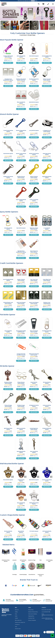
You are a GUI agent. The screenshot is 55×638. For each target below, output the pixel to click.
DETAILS (36, 0)
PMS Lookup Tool (18, 620)
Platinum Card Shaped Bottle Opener (46, 303)
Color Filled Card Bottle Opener (47, 280)
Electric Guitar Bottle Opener (21, 154)
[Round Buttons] (32, 566)
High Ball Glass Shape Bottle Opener (21, 251)
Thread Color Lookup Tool (20, 622)
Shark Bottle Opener (8, 153)
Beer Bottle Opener (21, 228)
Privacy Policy (30, 609)
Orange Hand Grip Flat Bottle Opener (21, 354)
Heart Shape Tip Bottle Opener (34, 251)
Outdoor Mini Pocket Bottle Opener (8, 56)
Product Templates (32, 620)
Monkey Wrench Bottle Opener (21, 177)
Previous (1, 25)
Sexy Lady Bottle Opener (34, 452)
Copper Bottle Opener (21, 480)
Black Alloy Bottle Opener (21, 56)
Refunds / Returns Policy (33, 611)
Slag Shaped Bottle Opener (46, 177)
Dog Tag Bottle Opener (8, 331)
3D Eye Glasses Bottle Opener (21, 383)
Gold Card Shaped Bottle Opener (21, 303)
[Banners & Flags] (32, 552)
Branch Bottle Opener (34, 383)
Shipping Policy (31, 616)
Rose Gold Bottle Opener (21, 503)
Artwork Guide (18, 628)
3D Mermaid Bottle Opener (46, 429)
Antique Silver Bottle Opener (8, 177)
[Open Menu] (53, 4)
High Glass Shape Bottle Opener (34, 228)
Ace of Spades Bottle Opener (8, 280)
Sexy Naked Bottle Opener (21, 452)
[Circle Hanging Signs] (49, 552)
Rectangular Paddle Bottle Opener (21, 331)
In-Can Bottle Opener (47, 228)
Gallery (16, 611)
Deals (16, 616)
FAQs (16, 613)
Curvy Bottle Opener (34, 130)
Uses (16, 626)
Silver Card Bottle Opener (21, 102)
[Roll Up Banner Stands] (23, 552)
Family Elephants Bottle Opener (34, 429)
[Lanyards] (14, 552)
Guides (16, 618)
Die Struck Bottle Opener (8, 532)
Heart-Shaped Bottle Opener (21, 200)
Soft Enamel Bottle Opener (46, 532)
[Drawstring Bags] (23, 566)
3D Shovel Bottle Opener (47, 383)
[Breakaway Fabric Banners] (6, 552)
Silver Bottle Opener (34, 56)
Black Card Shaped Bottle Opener (33, 303)
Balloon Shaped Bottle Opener (34, 177)
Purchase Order (31, 618)
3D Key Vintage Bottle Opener (8, 406)
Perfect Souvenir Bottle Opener (47, 79)
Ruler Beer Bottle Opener (47, 154)
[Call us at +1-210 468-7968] (48, 4)
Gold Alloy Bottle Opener (8, 228)
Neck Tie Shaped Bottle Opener (34, 331)
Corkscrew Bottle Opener (47, 406)
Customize (8, 62)
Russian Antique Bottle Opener (8, 383)
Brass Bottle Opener (8, 479)
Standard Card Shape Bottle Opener (8, 79)
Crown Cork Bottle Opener (34, 200)
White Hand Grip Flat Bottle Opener (34, 354)
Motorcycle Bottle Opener (21, 429)
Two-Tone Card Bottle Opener (34, 280)
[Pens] (40, 552)
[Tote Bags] (14, 566)
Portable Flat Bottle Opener (46, 331)
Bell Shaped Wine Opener (8, 429)
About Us (17, 609)
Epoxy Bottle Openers (21, 532)
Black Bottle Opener (34, 479)
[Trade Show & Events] (40, 566)
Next (53, 25)
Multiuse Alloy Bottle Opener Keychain (21, 79)
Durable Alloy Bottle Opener (34, 79)
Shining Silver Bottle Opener (34, 503)
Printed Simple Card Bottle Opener (8, 303)
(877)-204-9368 (48, 609)
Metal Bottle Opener (34, 102)
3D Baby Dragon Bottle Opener (21, 406)
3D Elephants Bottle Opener (34, 406)
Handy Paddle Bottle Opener (47, 56)
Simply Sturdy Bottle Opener (34, 154)
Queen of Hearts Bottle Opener (21, 280)
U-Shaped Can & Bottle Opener (47, 131)
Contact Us (17, 624)
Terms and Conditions (32, 613)
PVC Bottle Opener (34, 531)
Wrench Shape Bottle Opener (21, 131)
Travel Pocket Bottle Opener (8, 131)
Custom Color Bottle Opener (47, 480)
